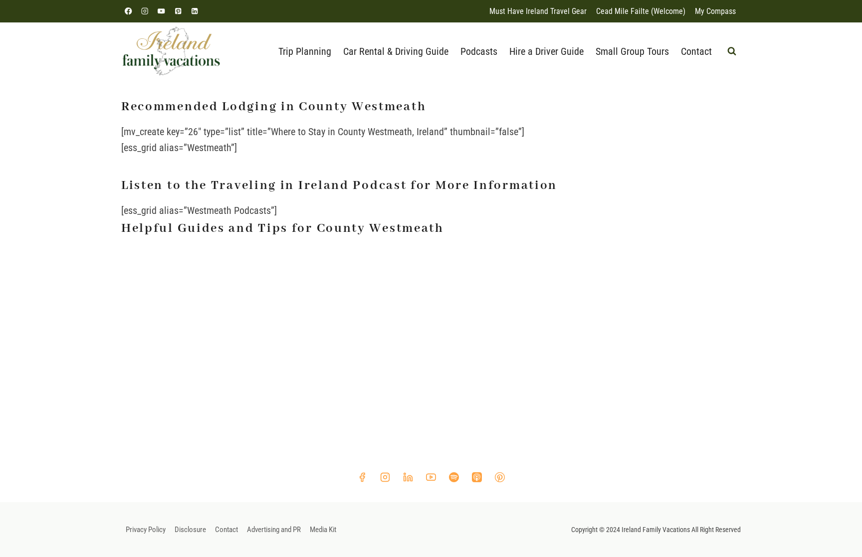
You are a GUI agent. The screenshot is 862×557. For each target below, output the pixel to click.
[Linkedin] (194, 11)
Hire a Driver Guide (546, 51)
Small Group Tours (632, 51)
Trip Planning (304, 51)
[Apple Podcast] (477, 477)
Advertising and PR (274, 529)
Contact (696, 51)
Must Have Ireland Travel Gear (538, 11)
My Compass (715, 11)
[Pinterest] (178, 11)
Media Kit (323, 529)
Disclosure (190, 529)
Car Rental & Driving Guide (395, 51)
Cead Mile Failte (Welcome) (640, 11)
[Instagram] (145, 11)
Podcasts (478, 51)
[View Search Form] (732, 51)
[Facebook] (128, 11)
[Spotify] (454, 477)
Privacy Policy (146, 529)
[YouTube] (161, 11)
